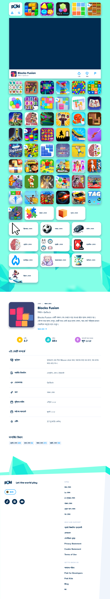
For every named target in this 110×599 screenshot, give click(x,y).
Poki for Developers (73, 573)
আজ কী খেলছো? (19, 13)
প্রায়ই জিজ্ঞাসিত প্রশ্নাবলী (73, 527)
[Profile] (12, 13)
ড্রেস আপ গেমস (69, 509)
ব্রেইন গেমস (15, 443)
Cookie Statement (72, 549)
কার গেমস (67, 487)
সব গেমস (67, 514)
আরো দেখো (41, 329)
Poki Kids (68, 579)
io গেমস (67, 493)
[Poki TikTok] (7, 501)
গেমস (39, 304)
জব (65, 589)
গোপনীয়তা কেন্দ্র (69, 538)
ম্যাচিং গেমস (55, 443)
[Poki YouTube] (22, 501)
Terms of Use (70, 555)
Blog (66, 584)
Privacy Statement (72, 544)
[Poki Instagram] (14, 501)
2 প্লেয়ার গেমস (69, 498)
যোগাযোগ (67, 533)
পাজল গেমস (47, 304)
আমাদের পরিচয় (69, 568)
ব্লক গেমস (28, 443)
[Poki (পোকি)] (15, 6)
